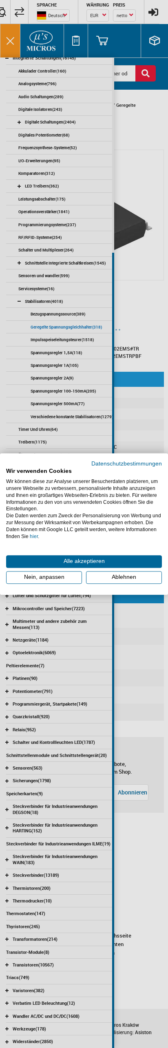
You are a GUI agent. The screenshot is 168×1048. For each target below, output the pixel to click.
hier (34, 536)
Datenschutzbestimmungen (126, 464)
